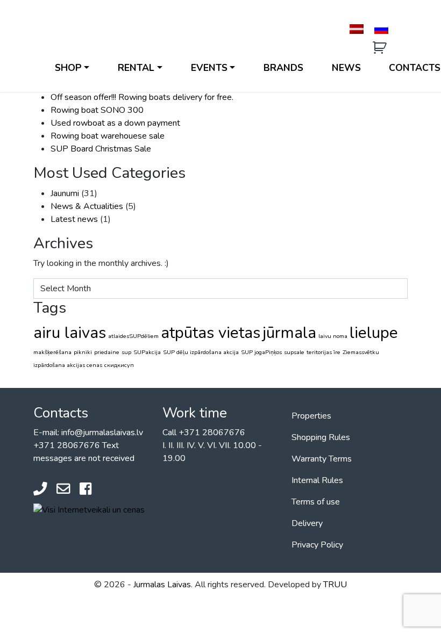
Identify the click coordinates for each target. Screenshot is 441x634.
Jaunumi (65, 193)
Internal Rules (317, 480)
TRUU (335, 584)
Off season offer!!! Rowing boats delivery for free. (142, 97)
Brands (283, 67)
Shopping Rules (320, 437)
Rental (136, 67)
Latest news (74, 219)
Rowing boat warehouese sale (108, 136)
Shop (68, 67)
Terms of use (315, 502)
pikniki (83, 352)
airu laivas (69, 332)
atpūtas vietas (210, 332)
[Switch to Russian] (381, 29)
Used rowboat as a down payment (115, 123)
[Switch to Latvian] (356, 29)
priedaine (106, 352)
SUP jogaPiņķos (261, 352)
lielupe (374, 332)
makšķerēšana (52, 352)
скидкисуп (119, 365)
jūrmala (289, 332)
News (346, 67)
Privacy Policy (317, 545)
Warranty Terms (321, 459)
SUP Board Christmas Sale (101, 149)
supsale (294, 352)
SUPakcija (147, 352)
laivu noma (332, 336)
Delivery (307, 523)
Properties (311, 416)
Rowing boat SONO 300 (97, 110)
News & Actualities (87, 206)
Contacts (414, 67)
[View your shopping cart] (381, 48)
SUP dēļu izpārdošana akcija (201, 352)
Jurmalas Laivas (162, 584)
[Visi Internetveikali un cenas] (89, 509)
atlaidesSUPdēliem (133, 336)
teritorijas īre (323, 352)
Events (209, 67)
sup (126, 352)
